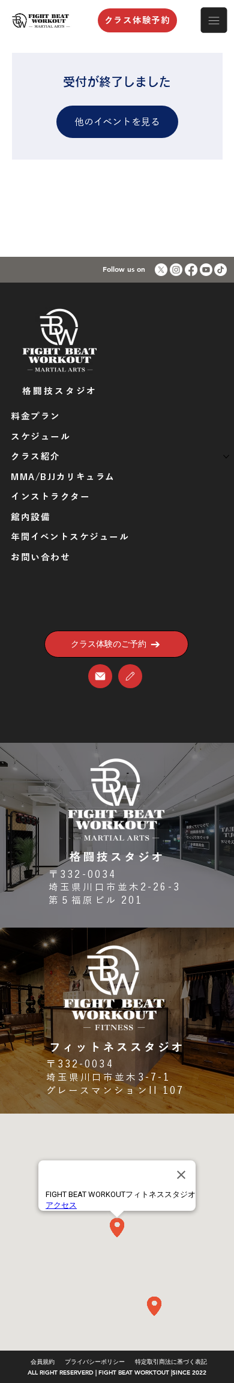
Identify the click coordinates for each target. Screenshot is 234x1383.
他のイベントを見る (117, 122)
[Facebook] (191, 269)
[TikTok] (220, 269)
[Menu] (214, 20)
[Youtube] (206, 269)
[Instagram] (176, 269)
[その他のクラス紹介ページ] (226, 457)
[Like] (100, 676)
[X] (161, 269)
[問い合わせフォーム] (130, 676)
